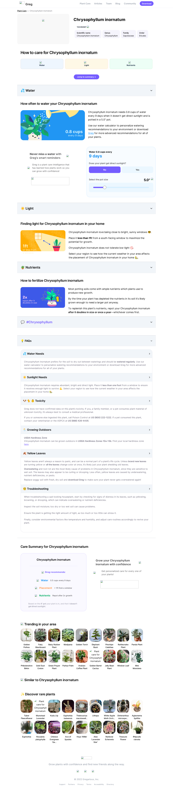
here (26, 444)
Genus (107, 33)
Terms (88, 784)
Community (130, 3)
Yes (137, 169)
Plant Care (85, 3)
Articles (98, 3)
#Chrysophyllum (39, 322)
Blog (117, 3)
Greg (91, 133)
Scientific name (83, 33)
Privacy (81, 784)
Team (109, 3)
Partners (71, 784)
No (104, 169)
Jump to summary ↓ (86, 77)
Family (126, 33)
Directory (110, 784)
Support (62, 784)
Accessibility (99, 784)
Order (141, 33)
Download (146, 3)
